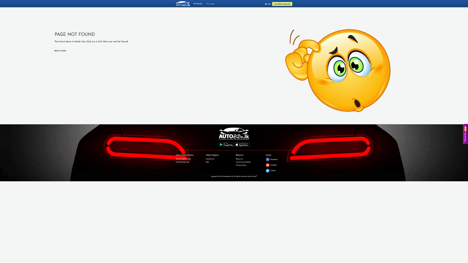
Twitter (273, 171)
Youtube (273, 165)
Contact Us (210, 159)
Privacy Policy (241, 165)
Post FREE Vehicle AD (282, 4)
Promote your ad (182, 162)
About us (239, 159)
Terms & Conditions (243, 162)
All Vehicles (198, 4)
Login (268, 4)
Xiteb (255, 176)
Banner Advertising (183, 159)
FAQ (207, 162)
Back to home (60, 51)
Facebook (274, 159)
